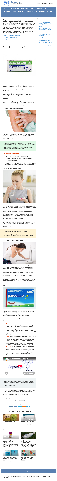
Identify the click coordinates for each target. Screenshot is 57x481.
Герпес (5, 15)
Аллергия (29, 11)
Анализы (14, 11)
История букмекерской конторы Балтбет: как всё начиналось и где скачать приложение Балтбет (46, 39)
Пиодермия (34, 11)
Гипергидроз (16, 8)
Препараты (17, 15)
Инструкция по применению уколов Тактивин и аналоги (28, 422)
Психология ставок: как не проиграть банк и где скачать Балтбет (45, 29)
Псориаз (6, 8)
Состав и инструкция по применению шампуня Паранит (9, 441)
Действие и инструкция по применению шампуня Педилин (28, 458)
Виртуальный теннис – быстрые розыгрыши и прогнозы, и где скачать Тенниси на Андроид (45, 44)
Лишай (19, 11)
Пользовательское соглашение (11, 471)
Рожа (44, 8)
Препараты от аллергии (17, 17)
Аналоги (5, 42)
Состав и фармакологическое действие (12, 35)
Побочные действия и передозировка (12, 41)
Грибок (50, 11)
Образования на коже (43, 11)
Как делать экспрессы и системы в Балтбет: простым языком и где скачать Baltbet (46, 34)
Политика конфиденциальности (26, 471)
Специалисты (44, 3)
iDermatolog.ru (16, 2)
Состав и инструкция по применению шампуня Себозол (9, 423)
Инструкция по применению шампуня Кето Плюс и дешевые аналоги (28, 441)
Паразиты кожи (24, 15)
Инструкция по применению (10, 39)
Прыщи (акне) (39, 8)
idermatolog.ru (5, 17)
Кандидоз (27, 8)
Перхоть (22, 8)
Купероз (33, 8)
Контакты (51, 3)
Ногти (10, 8)
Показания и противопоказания (10, 37)
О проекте (38, 3)
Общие (23, 11)
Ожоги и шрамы (7, 11)
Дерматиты (11, 15)
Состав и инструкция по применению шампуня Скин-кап (10, 458)
